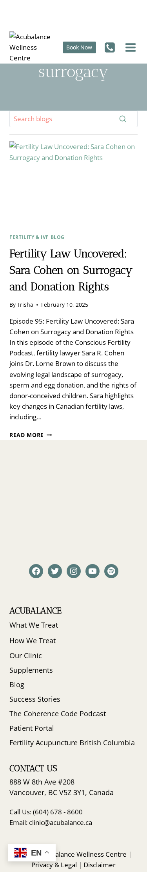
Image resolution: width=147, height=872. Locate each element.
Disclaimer (99, 864)
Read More (30, 435)
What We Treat (33, 625)
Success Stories (34, 699)
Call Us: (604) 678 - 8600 (46, 811)
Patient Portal (31, 728)
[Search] (123, 119)
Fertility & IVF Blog (37, 237)
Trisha (25, 304)
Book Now (79, 47)
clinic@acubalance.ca (60, 822)
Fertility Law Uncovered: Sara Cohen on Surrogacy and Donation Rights (70, 270)
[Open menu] (130, 47)
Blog (16, 684)
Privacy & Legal (54, 864)
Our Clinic (25, 655)
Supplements (31, 670)
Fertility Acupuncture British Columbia (72, 742)
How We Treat (32, 640)
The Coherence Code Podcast (57, 713)
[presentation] (73, 184)
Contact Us (33, 768)
